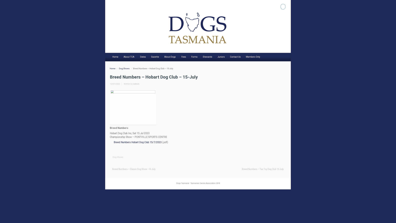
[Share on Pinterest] (274, 157)
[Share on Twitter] (260, 157)
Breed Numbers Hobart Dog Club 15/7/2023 (138, 142)
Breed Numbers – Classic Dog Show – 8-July (133, 169)
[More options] (284, 157)
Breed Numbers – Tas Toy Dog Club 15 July (263, 169)
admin (136, 84)
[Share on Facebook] (265, 157)
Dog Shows (124, 68)
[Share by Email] (279, 157)
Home (112, 68)
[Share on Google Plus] (269, 157)
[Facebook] (283, 6)
